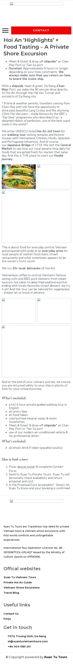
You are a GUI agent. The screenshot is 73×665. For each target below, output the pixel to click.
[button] (41, 30)
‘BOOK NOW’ (26, 466)
